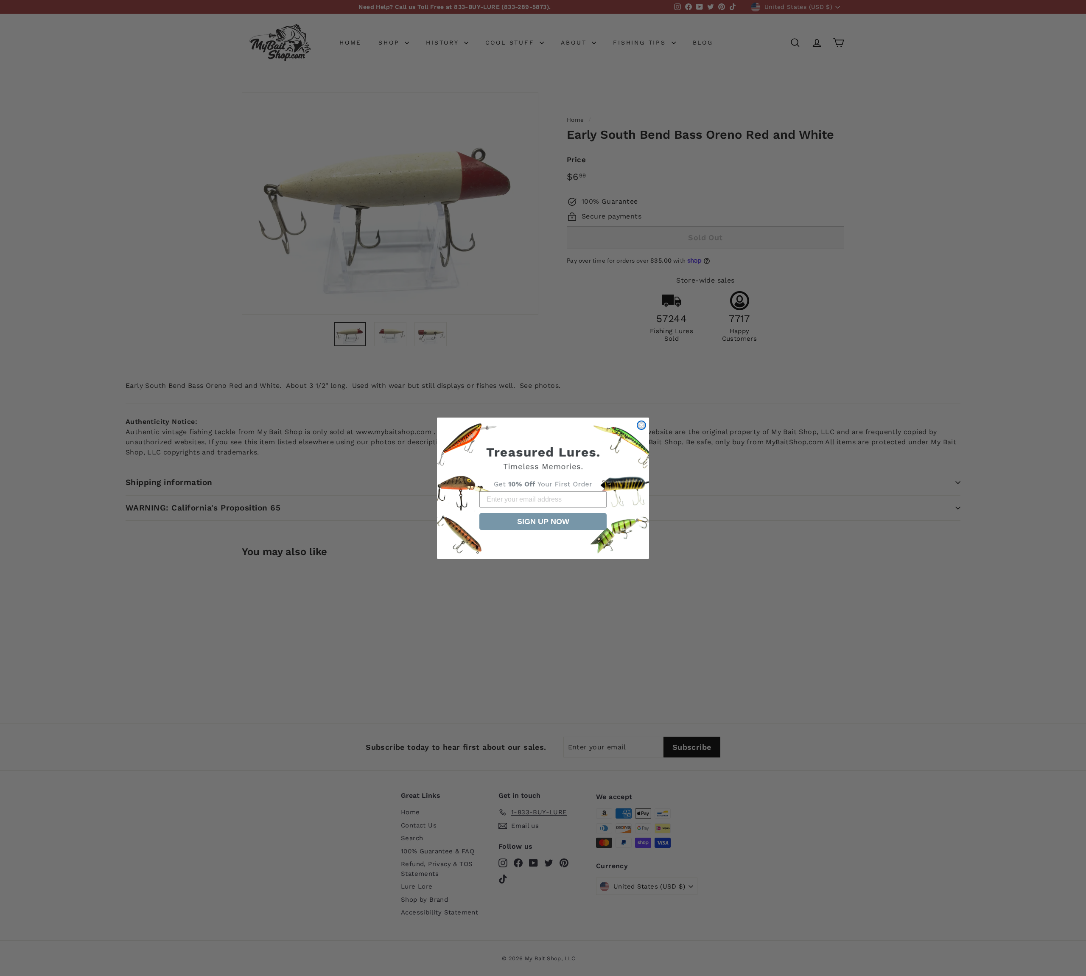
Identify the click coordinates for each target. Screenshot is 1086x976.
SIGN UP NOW (543, 521)
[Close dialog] (641, 425)
